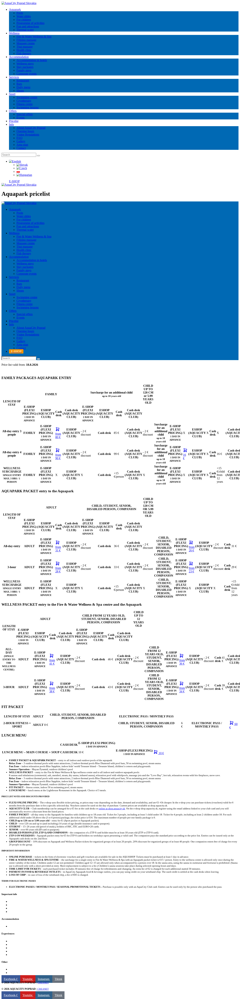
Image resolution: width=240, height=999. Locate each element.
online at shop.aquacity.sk (112, 808)
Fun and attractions (20, 951)
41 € (52, 662)
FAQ (12, 904)
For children (16, 947)
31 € (58, 548)
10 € (161, 753)
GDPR (13, 972)
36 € (182, 662)
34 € (182, 689)
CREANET (43, 982)
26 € (191, 548)
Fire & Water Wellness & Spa (26, 944)
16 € (184, 456)
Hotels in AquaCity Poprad (25, 926)
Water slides (16, 954)
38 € (52, 689)
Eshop (12, 901)
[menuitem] (15, 161)
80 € (58, 435)
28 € (58, 569)
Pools (12, 941)
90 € (58, 456)
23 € (191, 569)
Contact (13, 911)
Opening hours (18, 908)
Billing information (20, 969)
